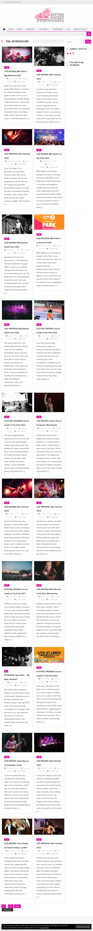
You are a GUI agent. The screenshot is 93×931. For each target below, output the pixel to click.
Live (6, 67)
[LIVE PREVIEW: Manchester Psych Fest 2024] (17, 310)
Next (17, 906)
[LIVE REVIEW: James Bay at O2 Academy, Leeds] (17, 742)
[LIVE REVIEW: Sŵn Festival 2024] (49, 56)
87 (11, 906)
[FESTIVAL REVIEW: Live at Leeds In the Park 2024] (49, 310)
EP (6, 671)
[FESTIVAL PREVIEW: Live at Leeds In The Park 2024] (17, 402)
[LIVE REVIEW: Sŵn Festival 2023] (17, 488)
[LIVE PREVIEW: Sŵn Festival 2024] (17, 137)
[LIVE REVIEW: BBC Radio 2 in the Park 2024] (49, 137)
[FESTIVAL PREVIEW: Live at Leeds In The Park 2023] (49, 655)
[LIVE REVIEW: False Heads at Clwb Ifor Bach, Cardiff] (17, 827)
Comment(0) (20, 82)
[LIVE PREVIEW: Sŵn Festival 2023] (49, 488)
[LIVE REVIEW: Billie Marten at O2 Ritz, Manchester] (49, 570)
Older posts (7, 910)
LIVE (68, 29)
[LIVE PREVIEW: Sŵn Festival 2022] (49, 827)
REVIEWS (30, 29)
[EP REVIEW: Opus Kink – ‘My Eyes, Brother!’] (17, 656)
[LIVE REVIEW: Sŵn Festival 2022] (49, 742)
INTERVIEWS (58, 29)
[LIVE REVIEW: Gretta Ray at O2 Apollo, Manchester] (49, 402)
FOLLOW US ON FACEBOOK (76, 64)
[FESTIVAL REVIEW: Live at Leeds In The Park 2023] (17, 570)
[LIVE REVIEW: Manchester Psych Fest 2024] (17, 224)
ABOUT (20, 29)
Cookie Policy (44, 928)
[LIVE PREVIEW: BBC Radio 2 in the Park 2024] (49, 222)
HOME (10, 29)
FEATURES (43, 29)
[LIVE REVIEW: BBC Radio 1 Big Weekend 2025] (17, 55)
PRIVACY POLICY (80, 29)
